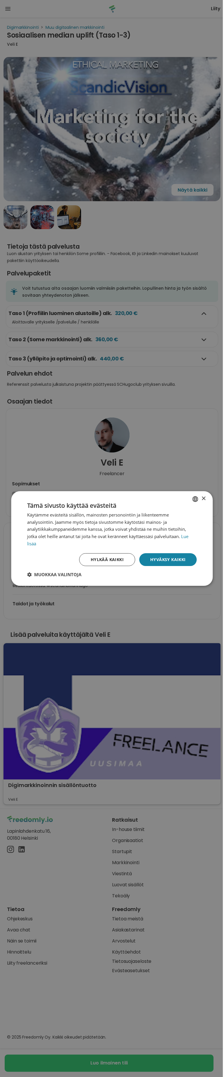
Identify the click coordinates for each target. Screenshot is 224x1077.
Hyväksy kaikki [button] (168, 559)
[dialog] (112, 538)
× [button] (203, 498)
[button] (54, 574)
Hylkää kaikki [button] (107, 559)
